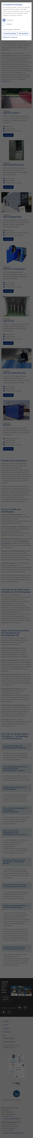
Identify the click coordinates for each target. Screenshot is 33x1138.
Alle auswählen (23, 33)
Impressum (14, 37)
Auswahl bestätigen (10, 33)
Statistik (9, 24)
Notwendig (10, 20)
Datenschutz (6, 37)
